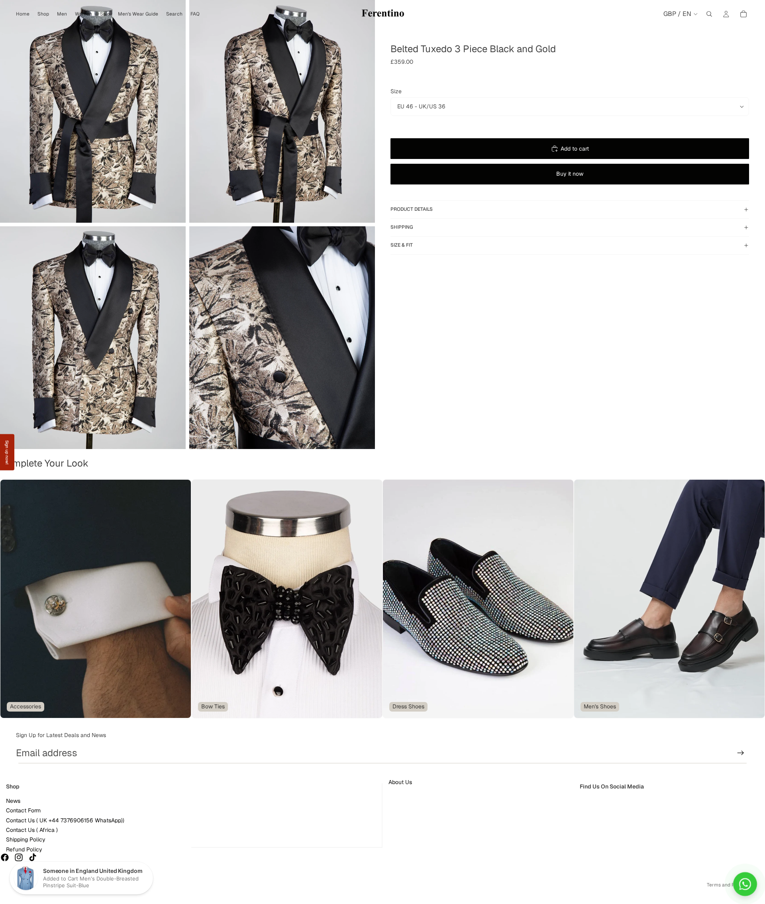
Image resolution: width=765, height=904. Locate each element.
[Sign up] (740, 753)
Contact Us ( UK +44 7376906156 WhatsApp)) (65, 820)
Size (396, 91)
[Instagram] (19, 857)
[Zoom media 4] (282, 337)
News (13, 800)
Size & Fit (401, 245)
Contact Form (23, 810)
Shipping (401, 227)
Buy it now (569, 173)
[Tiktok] (32, 857)
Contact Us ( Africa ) (32, 829)
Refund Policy (24, 849)
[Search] (709, 14)
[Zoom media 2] (282, 111)
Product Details (411, 209)
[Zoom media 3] (93, 337)
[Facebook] (5, 857)
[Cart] (743, 14)
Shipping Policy (25, 839)
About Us (400, 782)
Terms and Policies (728, 885)
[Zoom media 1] (93, 111)
